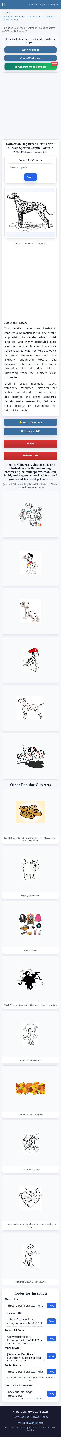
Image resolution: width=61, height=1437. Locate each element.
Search (30, 177)
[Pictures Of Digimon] (30, 1143)
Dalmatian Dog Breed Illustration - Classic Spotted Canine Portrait (28, 18)
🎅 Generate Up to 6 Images (36, 65)
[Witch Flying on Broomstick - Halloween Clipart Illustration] (30, 979)
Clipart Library (22, 1411)
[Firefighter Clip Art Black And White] (30, 1256)
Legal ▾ (54, 4)
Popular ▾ (44, 4)
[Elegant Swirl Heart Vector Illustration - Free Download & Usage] (30, 1198)
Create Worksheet (30, 58)
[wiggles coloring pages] (30, 1034)
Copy (51, 1305)
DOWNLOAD (30, 455)
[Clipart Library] (3, 4)
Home (5, 12)
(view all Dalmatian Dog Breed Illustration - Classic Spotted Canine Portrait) (30, 486)
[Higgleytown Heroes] (30, 869)
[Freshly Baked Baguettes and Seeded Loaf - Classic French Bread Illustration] (30, 812)
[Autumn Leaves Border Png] (30, 1089)
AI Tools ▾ (32, 4)
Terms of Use (21, 1417)
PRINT (30, 443)
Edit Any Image (30, 49)
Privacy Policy (40, 1417)
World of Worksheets (30, 1423)
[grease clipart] (30, 924)
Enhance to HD (30, 431)
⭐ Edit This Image (30, 422)
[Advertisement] (30, 106)
